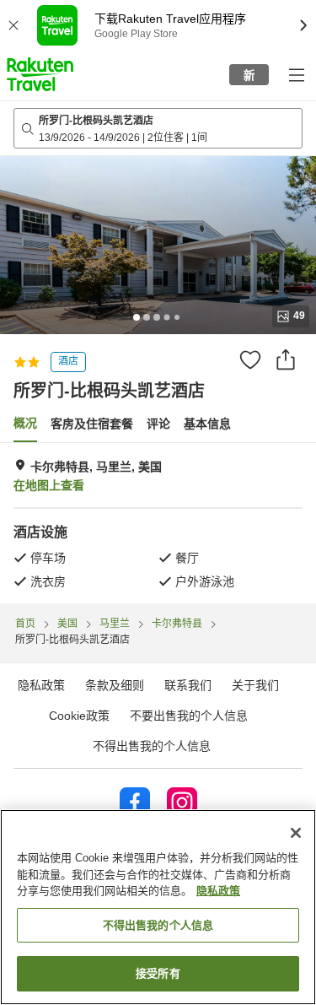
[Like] (250, 359)
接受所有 (158, 973)
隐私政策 (218, 890)
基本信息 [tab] (207, 423)
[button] (40, 74)
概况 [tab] (25, 423)
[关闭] (295, 832)
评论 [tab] (158, 423)
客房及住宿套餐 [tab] (92, 423)
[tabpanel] (158, 523)
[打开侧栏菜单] (295, 74)
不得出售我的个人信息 (152, 746)
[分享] (286, 359)
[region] (158, 907)
